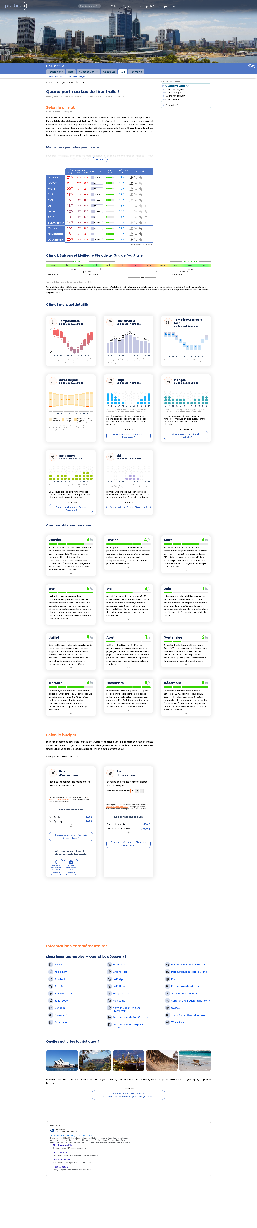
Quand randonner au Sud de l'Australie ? (71, 509)
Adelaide (59, 964)
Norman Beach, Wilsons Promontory (127, 1009)
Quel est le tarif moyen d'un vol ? (56, 867)
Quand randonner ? (175, 96)
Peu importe (68, 756)
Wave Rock (177, 1022)
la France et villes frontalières (68, 798)
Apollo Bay (60, 971)
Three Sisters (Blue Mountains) (189, 1015)
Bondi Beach (61, 1000)
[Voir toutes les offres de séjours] (128, 832)
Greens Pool (120, 971)
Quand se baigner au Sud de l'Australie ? (128, 436)
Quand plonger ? (174, 93)
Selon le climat (56, 76)
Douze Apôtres (62, 1015)
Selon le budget (77, 76)
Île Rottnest (119, 986)
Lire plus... (100, 159)
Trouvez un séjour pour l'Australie (128, 842)
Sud (122, 71)
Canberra (60, 1008)
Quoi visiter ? (172, 105)
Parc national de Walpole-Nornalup (128, 1026)
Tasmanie (136, 71)
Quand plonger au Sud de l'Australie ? (186, 436)
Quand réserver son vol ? (71, 867)
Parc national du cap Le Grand (189, 971)
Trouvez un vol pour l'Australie (71, 835)
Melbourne (119, 1000)
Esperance (60, 1022)
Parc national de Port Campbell (131, 1017)
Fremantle (119, 964)
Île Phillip (118, 979)
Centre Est (109, 71)
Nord (71, 71)
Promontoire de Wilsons (185, 986)
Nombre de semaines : (118, 790)
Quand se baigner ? (175, 89)
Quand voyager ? (177, 86)
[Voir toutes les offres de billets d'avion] (71, 825)
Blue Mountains (63, 993)
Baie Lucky (60, 979)
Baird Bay (60, 986)
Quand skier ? (172, 99)
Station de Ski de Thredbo (186, 993)
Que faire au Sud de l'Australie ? (128, 1093)
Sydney (175, 1008)
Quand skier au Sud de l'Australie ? (128, 507)
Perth (174, 979)
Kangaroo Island (122, 993)
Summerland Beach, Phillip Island (190, 1000)
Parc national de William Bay (188, 964)
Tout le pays (55, 71)
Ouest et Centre (88, 71)
